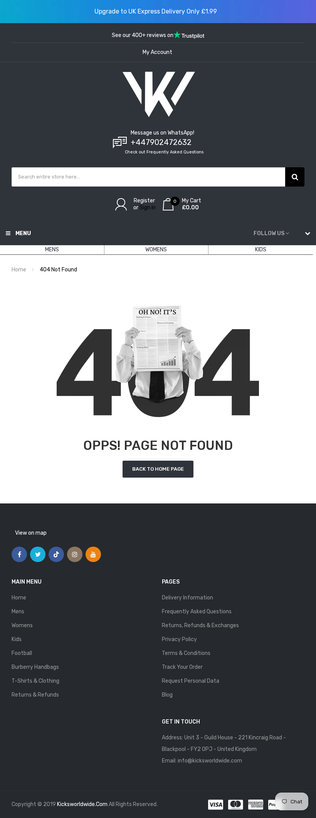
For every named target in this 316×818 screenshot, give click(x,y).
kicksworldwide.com (82, 804)
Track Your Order (182, 667)
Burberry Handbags (35, 667)
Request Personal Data (190, 681)
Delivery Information (187, 597)
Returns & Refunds (35, 695)
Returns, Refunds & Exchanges (200, 625)
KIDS (260, 249)
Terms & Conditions (186, 653)
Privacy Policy (179, 639)
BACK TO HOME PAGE (158, 469)
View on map (31, 533)
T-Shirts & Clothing (35, 681)
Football (22, 653)
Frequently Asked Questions (197, 611)
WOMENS (156, 249)
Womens (22, 625)
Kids (17, 639)
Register (144, 200)
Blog (167, 695)
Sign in (148, 207)
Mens (18, 611)
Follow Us (269, 233)
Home (19, 269)
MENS (52, 249)
